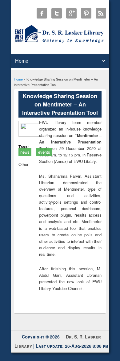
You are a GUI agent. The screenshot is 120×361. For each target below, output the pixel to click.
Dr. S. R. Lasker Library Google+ (71, 13)
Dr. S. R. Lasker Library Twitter (56, 13)
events (44, 152)
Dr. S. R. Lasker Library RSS (101, 13)
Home (18, 79)
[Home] (60, 42)
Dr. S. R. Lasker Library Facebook (42, 13)
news (25, 152)
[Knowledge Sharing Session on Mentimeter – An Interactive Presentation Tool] (32, 128)
